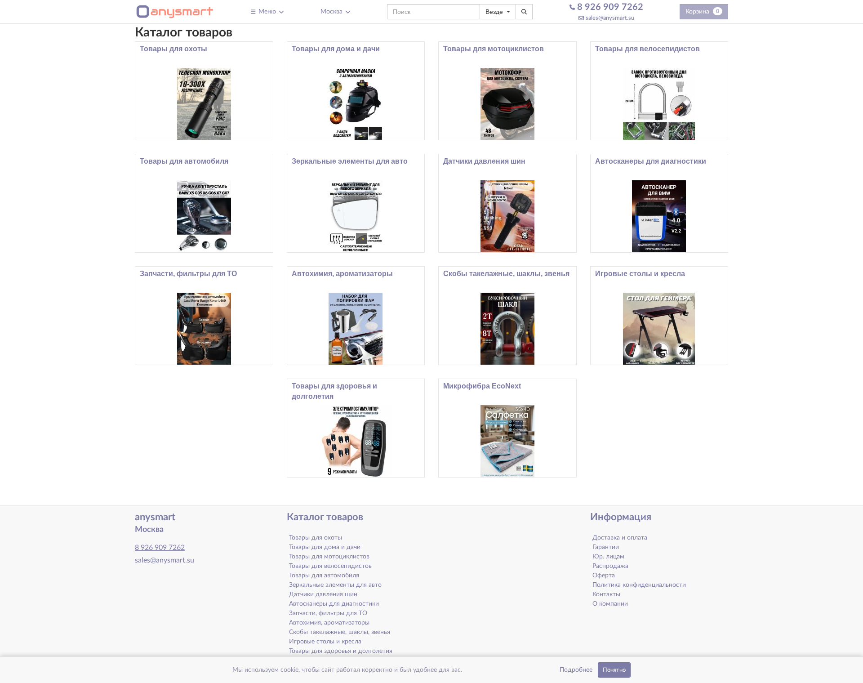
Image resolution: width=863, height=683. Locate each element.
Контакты (606, 594)
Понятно (614, 670)
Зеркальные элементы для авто (350, 161)
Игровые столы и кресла (640, 273)
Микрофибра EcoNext (482, 386)
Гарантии (605, 547)
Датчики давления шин (484, 161)
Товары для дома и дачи (336, 49)
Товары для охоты (173, 49)
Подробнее (576, 670)
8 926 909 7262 (609, 7)
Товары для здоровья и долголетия (334, 391)
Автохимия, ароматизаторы (342, 273)
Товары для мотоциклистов (493, 49)
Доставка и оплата (619, 538)
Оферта (603, 575)
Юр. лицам (608, 557)
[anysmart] (174, 11)
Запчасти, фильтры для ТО (188, 273)
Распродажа (610, 566)
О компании (610, 604)
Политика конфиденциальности (639, 585)
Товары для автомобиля (184, 161)
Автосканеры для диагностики (650, 161)
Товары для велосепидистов (647, 49)
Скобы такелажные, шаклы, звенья (506, 273)
